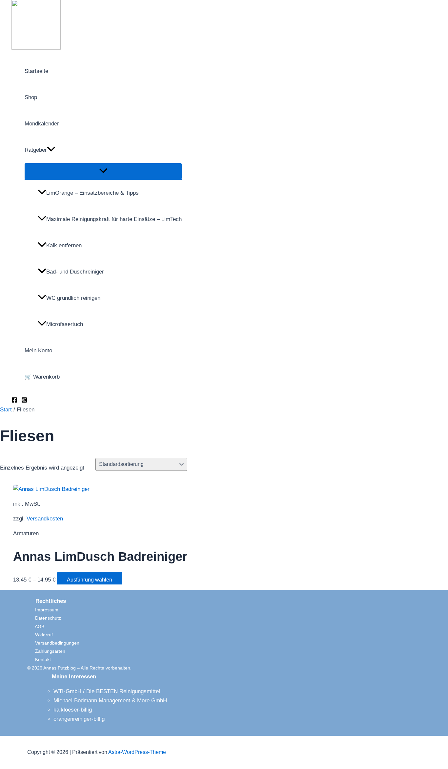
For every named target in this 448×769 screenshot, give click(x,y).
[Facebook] (14, 401)
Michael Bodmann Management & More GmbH (110, 700)
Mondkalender (42, 124)
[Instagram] (24, 401)
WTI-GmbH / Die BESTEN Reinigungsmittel (106, 691)
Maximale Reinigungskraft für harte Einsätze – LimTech (114, 219)
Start (6, 409)
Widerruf (40, 634)
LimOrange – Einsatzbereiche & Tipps (92, 193)
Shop (31, 97)
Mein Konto (38, 350)
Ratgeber (36, 150)
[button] (51, 150)
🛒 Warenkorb (42, 377)
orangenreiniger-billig (79, 719)
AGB (35, 626)
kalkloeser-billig (72, 710)
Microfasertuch (64, 324)
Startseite (36, 71)
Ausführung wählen (89, 579)
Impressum (42, 609)
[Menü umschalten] (103, 171)
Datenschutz (44, 618)
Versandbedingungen (53, 643)
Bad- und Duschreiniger (75, 272)
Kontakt (39, 659)
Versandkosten (45, 519)
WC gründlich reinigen (73, 298)
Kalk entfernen (64, 245)
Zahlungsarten (46, 651)
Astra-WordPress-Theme (137, 752)
